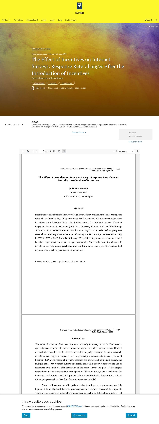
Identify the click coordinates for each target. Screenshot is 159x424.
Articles (5, 20)
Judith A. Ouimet (55, 78)
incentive (53, 83)
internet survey (67, 83)
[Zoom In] (116, 151)
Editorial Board (32, 20)
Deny (27, 415)
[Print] (27, 151)
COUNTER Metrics (74, 406)
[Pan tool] (59, 151)
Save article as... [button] (79, 132)
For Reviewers (70, 20)
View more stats (135, 142)
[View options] (23, 151)
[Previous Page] (36, 151)
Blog (60, 20)
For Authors (18, 20)
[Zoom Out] (114, 151)
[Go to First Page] (32, 151)
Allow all (132, 415)
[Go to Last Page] (54, 151)
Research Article (41, 48)
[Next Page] (50, 151)
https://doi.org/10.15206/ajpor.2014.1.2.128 (67, 88)
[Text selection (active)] (64, 151)
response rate (39, 83)
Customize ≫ (80, 415)
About (43, 20)
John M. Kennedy (39, 78)
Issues (52, 20)
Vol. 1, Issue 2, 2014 (39, 54)
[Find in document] (138, 151)
